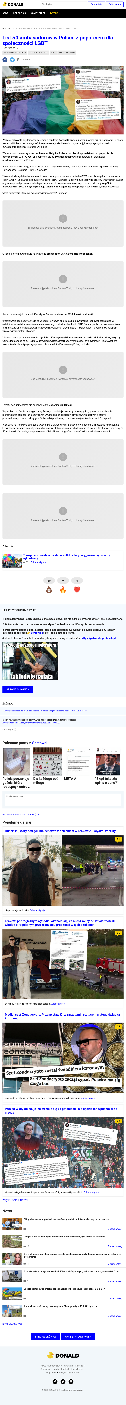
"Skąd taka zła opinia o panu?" (106, 781)
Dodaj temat (77, 1369)
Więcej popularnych (15, 1200)
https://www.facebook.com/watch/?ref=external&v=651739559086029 (31, 723)
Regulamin (51, 1372)
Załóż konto (115, 4)
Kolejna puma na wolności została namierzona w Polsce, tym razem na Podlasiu (64, 1236)
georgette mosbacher (15, 53)
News (43, 1365)
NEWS (5, 13)
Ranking (79, 1365)
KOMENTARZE (38, 13)
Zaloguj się (96, 4)
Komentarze (54, 1365)
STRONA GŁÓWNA (45, 1336)
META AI (70, 779)
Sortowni (39, 743)
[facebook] (6, 59)
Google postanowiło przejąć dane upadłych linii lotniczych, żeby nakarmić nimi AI (65, 1289)
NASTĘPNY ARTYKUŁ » (78, 1336)
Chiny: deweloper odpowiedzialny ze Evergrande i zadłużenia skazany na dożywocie (66, 1219)
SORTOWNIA (19, 13)
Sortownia (37, 632)
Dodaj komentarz (15, 796)
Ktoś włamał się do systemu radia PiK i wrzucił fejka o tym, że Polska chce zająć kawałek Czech (72, 1271)
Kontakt (65, 1369)
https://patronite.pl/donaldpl (98, 638)
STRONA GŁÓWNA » (17, 689)
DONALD (6, 29)
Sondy (56, 1369)
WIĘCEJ (54, 13)
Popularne (68, 1365)
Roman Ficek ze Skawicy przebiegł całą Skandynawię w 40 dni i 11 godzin (60, 1306)
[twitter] (13, 59)
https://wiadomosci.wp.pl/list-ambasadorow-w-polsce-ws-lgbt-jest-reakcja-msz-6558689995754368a (44, 711)
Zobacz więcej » (38, 562)
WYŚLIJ (26, 60)
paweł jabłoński (67, 53)
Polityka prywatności (69, 1372)
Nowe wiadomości (12, 1324)
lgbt (53, 53)
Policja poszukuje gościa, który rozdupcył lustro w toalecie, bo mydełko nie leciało (16, 789)
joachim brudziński (38, 53)
